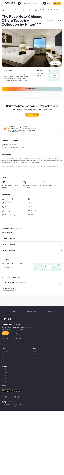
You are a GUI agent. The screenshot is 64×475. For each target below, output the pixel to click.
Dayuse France (5, 370)
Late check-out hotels (50, 311)
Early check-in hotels (32, 311)
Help (34, 354)
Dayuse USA (4, 373)
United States (3, 10)
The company (5, 351)
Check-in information (8, 238)
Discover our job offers (7, 360)
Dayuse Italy (4, 376)
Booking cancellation (38, 357)
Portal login (15, 333)
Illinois (10, 9)
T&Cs (19, 406)
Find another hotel (32, 115)
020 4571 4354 (8, 267)
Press (3, 357)
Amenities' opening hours (10, 250)
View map (54, 75)
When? (33, 95)
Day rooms (13, 311)
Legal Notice (4, 406)
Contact (35, 351)
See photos (56, 63)
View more (5, 170)
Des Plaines (31, 10)
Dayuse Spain (5, 379)
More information (8, 220)
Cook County (15, 10)
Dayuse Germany (6, 382)
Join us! (5, 333)
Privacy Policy (13, 406)
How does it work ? (8, 233)
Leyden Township (22, 10)
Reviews (3, 354)
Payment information (8, 244)
